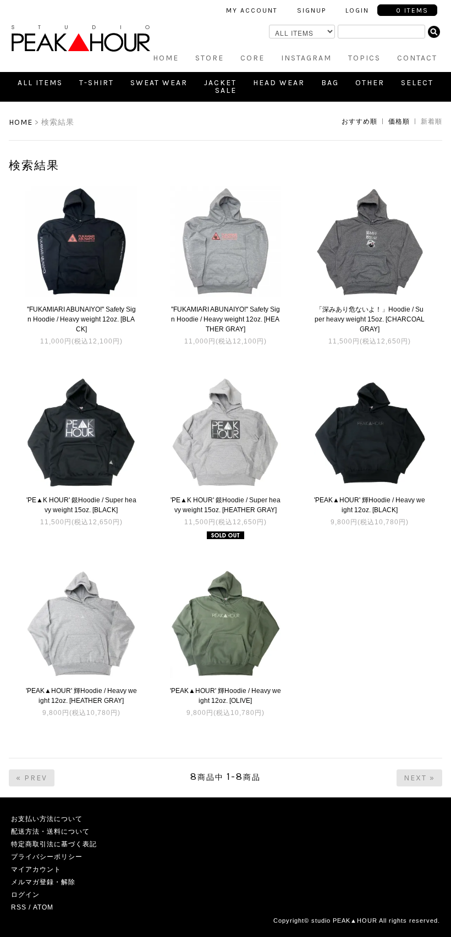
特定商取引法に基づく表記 (54, 844)
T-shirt (96, 82)
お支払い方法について (46, 819)
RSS (18, 907)
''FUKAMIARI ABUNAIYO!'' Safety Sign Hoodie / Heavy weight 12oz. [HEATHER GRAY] (225, 319)
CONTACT (417, 58)
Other (369, 82)
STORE (209, 58)
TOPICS (364, 58)
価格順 (399, 121)
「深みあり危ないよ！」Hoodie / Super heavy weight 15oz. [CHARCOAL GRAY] (370, 319)
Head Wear (279, 82)
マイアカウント (36, 869)
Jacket (220, 82)
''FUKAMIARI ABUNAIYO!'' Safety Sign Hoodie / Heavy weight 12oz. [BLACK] (81, 319)
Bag (330, 82)
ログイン (25, 895)
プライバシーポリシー (46, 857)
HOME (166, 58)
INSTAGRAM (306, 58)
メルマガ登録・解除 (43, 882)
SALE (226, 90)
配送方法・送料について (50, 831)
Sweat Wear (159, 82)
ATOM (43, 907)
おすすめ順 (359, 121)
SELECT (417, 82)
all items (40, 82)
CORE (252, 58)
